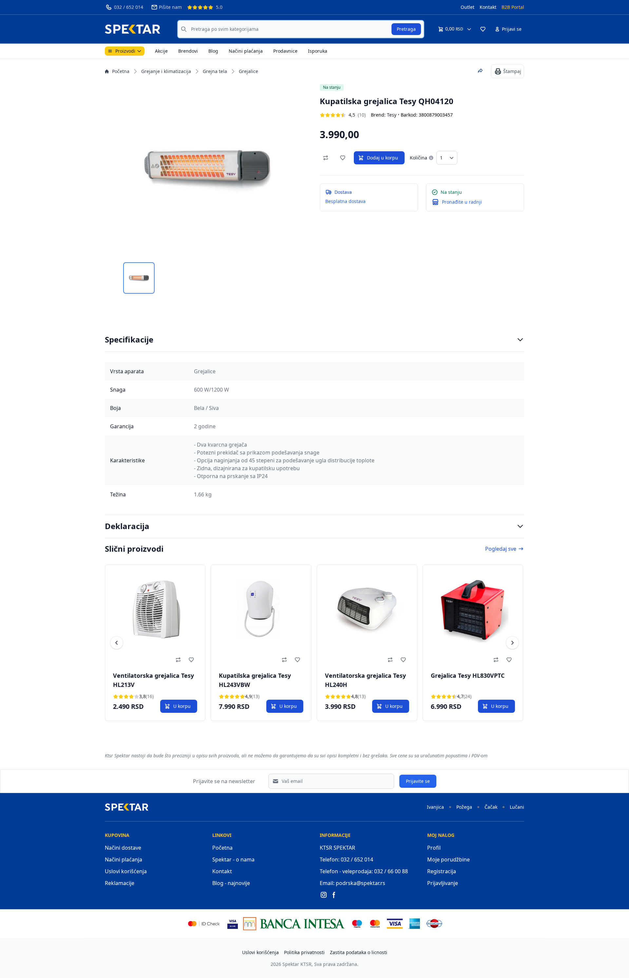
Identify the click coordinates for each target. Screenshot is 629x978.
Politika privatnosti (304, 952)
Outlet (467, 7)
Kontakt (488, 7)
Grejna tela (215, 71)
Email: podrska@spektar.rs (352, 883)
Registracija (441, 871)
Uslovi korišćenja (126, 871)
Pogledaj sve (500, 548)
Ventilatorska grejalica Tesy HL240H (365, 680)
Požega (464, 807)
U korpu (182, 706)
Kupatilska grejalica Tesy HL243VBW (255, 680)
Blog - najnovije (231, 883)
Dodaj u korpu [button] (382, 158)
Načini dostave (123, 847)
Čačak (491, 807)
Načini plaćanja (246, 51)
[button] (483, 29)
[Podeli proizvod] (480, 71)
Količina (418, 158)
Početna (120, 71)
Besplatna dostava (345, 201)
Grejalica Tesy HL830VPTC (468, 675)
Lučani (517, 807)
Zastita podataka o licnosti (358, 952)
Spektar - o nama (233, 859)
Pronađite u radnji (462, 202)
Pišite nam (170, 7)
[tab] (139, 278)
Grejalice (248, 71)
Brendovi (188, 51)
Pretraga (406, 29)
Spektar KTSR (297, 964)
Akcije (161, 51)
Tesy (391, 115)
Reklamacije (119, 883)
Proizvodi (125, 51)
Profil (434, 847)
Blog (213, 51)
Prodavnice (285, 51)
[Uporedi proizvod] (326, 158)
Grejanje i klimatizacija (166, 71)
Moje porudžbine (448, 859)
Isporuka (317, 51)
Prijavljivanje (442, 883)
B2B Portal (513, 7)
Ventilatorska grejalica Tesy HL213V (153, 680)
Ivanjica (435, 807)
